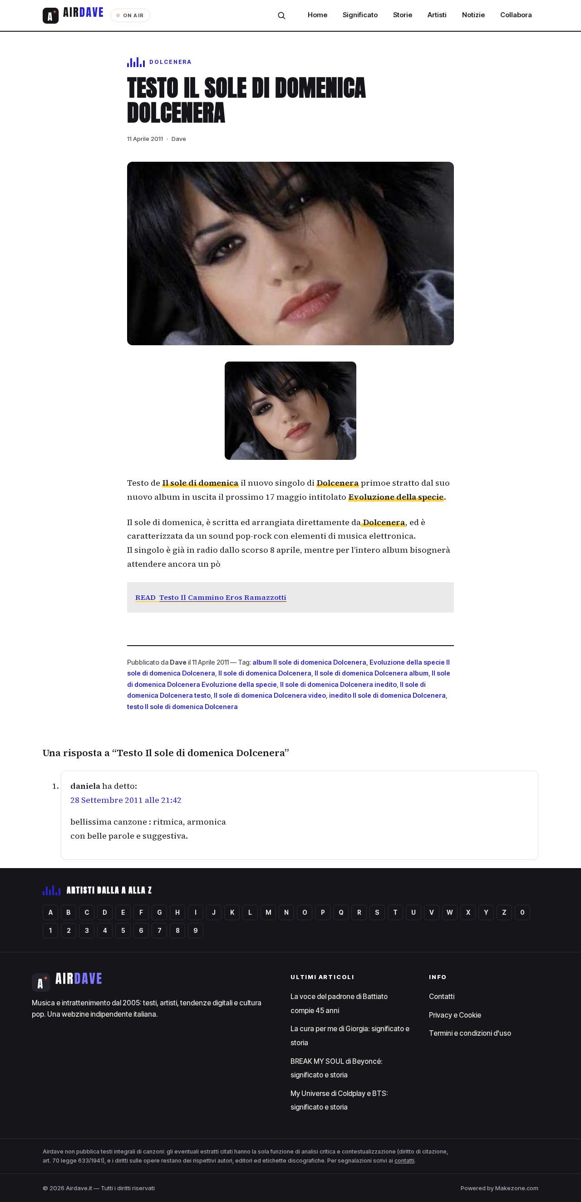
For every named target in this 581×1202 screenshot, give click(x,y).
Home (317, 15)
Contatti (441, 996)
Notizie (473, 15)
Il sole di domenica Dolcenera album (371, 673)
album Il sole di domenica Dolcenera (309, 662)
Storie (402, 15)
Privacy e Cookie (455, 1015)
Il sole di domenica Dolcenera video (270, 695)
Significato (360, 15)
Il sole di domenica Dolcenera (264, 673)
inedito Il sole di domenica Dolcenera (387, 695)
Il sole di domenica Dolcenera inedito (338, 684)
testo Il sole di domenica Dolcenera (182, 706)
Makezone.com (516, 1188)
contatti (404, 1160)
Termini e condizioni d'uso (470, 1033)
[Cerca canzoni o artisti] (281, 15)
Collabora (516, 15)
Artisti (437, 15)
